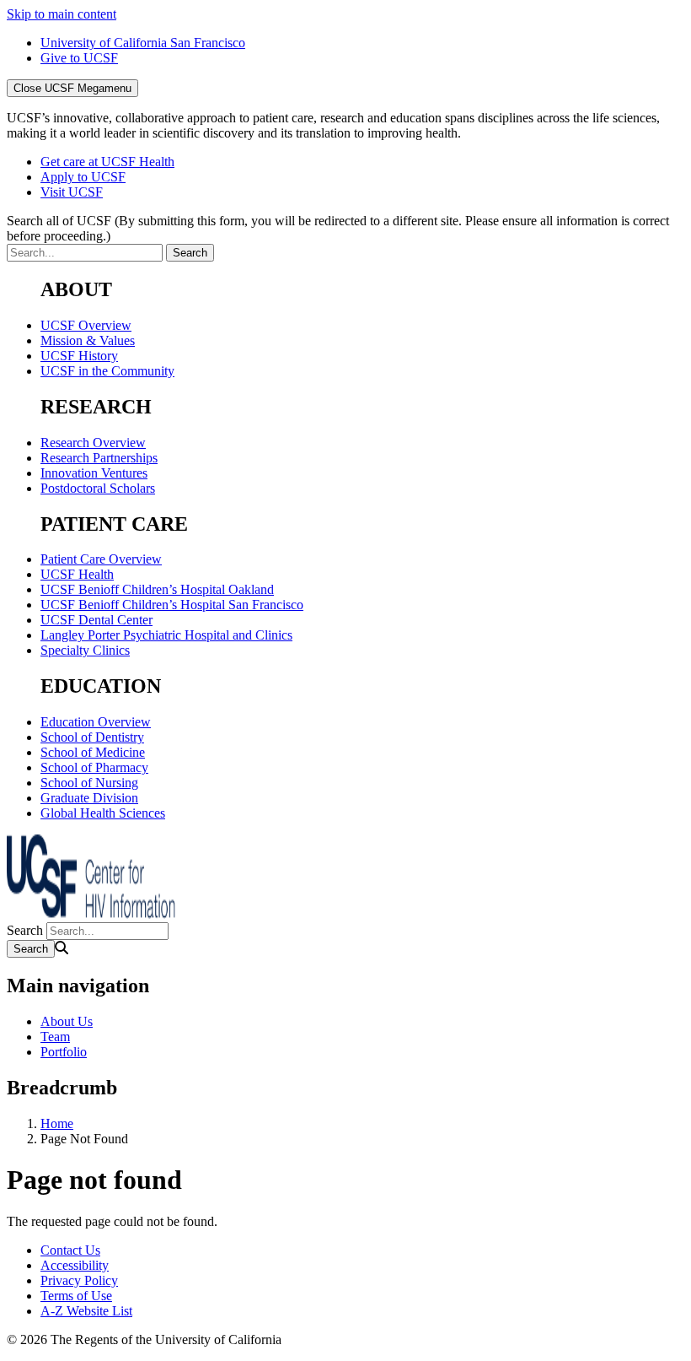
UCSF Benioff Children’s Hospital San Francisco (171, 604)
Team (55, 1036)
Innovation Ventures (93, 473)
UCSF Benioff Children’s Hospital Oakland (157, 589)
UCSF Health (77, 574)
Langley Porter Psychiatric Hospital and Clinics (166, 635)
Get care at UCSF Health (107, 161)
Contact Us (70, 1250)
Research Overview (93, 442)
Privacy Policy (79, 1280)
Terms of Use (76, 1295)
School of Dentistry (92, 737)
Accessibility (74, 1265)
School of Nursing (89, 782)
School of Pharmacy (94, 767)
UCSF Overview (85, 325)
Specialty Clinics (85, 650)
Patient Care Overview (101, 559)
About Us (66, 1021)
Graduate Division (89, 798)
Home (56, 1123)
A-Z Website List (86, 1311)
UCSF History (79, 355)
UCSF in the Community (107, 371)
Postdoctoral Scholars (97, 488)
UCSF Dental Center (96, 620)
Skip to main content (61, 14)
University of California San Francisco (142, 42)
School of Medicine (92, 752)
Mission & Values (87, 340)
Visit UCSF (71, 192)
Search (25, 930)
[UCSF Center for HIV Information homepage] (91, 914)
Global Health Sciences (102, 813)
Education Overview (95, 722)
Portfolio (63, 1052)
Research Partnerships (99, 458)
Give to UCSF (79, 58)
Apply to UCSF (83, 177)
